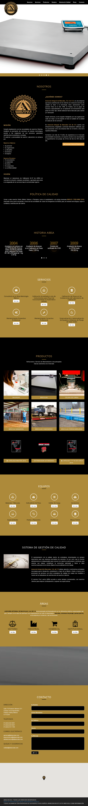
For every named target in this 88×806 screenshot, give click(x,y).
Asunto (33, 728)
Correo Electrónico (36, 712)
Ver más (16, 301)
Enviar (35, 753)
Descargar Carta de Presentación (74, 144)
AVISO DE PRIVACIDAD (10, 801)
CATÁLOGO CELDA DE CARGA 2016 (72, 462)
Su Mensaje (34, 736)
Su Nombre (34, 705)
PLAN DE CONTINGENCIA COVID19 (28, 801)
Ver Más (12, 632)
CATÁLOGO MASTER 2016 (17, 461)
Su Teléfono (34, 720)
